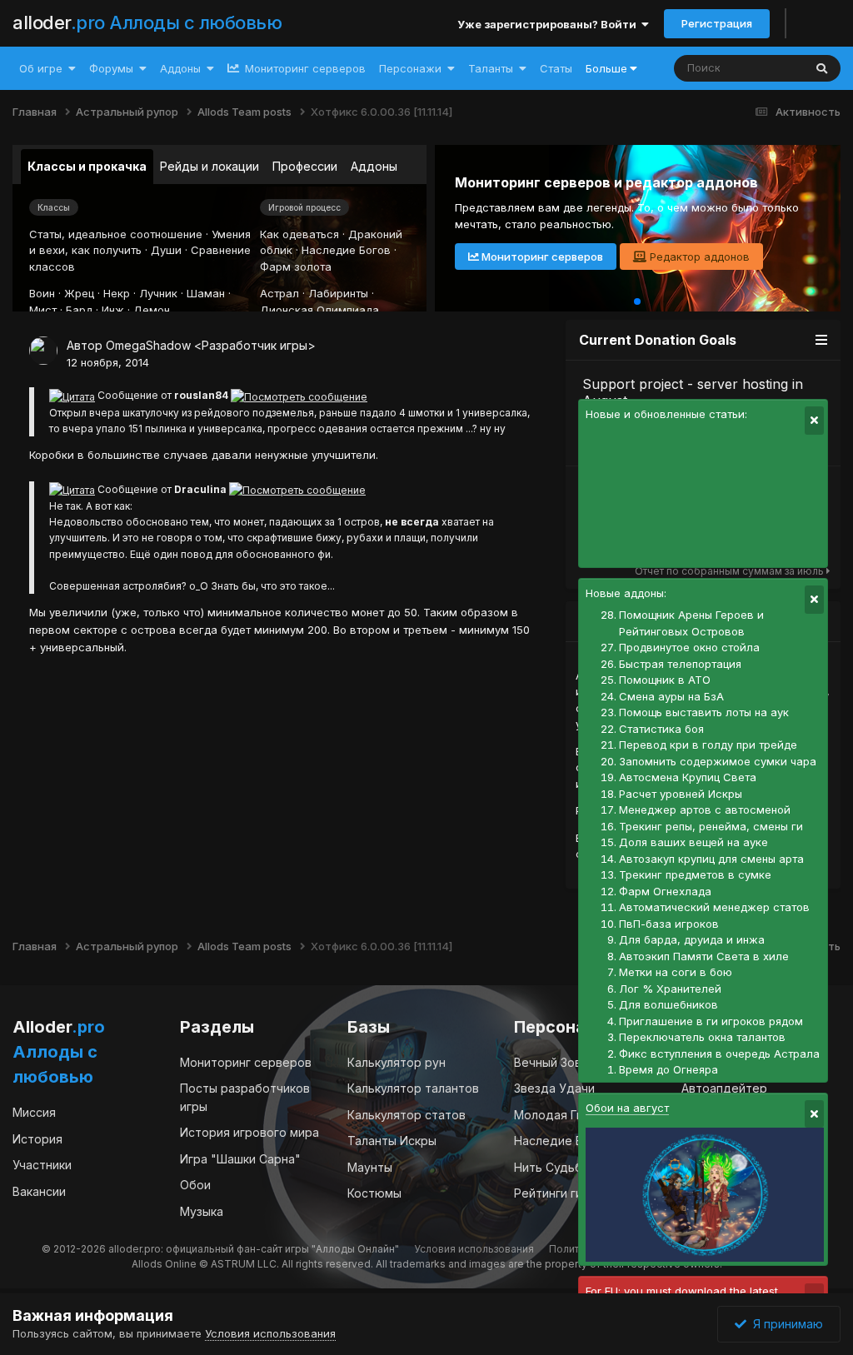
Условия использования (474, 1249)
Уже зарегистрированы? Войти (549, 24)
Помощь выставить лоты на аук (704, 712)
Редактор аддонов (698, 256)
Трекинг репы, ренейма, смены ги (711, 826)
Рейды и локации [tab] (209, 166)
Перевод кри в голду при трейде (708, 744)
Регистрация (716, 23)
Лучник (158, 293)
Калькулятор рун (396, 1062)
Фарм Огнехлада (665, 891)
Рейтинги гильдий (565, 1193)
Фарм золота (296, 266)
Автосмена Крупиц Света (687, 777)
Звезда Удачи (554, 1088)
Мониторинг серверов (304, 68)
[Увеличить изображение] (72, 395)
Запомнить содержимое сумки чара (717, 761)
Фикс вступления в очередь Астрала (719, 1053)
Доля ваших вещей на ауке (693, 842)
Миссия (34, 1112)
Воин (42, 293)
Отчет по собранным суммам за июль (730, 571)
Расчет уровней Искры (680, 793)
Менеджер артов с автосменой (705, 809)
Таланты (490, 68)
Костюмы (374, 1193)
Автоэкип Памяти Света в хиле (704, 956)
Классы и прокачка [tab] (87, 166)
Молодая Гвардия (566, 1115)
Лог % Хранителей (670, 988)
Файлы (763, 68)
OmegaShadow (148, 345)
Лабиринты (338, 293)
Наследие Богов (346, 250)
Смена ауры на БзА (671, 696)
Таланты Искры (391, 1140)
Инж (113, 309)
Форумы (111, 68)
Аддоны (180, 68)
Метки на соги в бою (675, 972)
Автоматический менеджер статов (714, 907)
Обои (195, 1185)
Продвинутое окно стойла (689, 647)
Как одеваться (299, 234)
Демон (151, 309)
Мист (43, 309)
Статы (556, 68)
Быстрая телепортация (680, 663)
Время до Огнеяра (668, 1069)
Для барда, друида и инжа (692, 939)
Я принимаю (784, 1324)
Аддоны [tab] (374, 166)
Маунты (369, 1167)
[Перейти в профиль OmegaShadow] (43, 350)
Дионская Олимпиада (319, 309)
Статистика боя (661, 728)
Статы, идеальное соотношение (115, 234)
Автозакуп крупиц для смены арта (711, 858)
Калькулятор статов (406, 1115)
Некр (116, 293)
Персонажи (410, 68)
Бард (79, 309)
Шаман (206, 293)
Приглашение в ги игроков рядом (711, 1021)
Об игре (40, 68)
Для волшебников (668, 1004)
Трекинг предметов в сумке (695, 874)
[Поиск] (822, 68)
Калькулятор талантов (413, 1088)
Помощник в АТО (665, 679)
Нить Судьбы (552, 1167)
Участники (42, 1165)
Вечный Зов (547, 1062)
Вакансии (39, 1191)
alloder (147, 22)
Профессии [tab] (304, 166)
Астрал (279, 293)
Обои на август (627, 1107)
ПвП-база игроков (669, 923)
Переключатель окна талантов (702, 1037)
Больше (606, 68)
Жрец (79, 293)
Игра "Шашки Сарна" (240, 1159)
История (37, 1139)
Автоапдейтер (724, 1088)
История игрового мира (249, 1132)
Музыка (201, 1211)
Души (166, 250)
